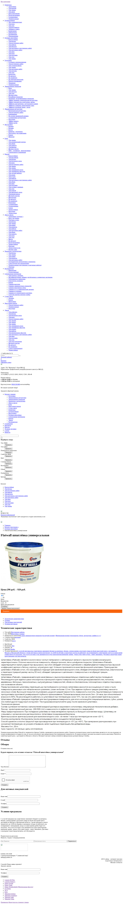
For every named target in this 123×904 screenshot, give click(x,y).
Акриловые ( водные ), (15, 216)
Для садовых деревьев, (15, 187)
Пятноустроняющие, (15, 81)
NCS (6, 890)
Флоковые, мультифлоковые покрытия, (21, 98)
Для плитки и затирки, (15, 275)
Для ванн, (11, 163)
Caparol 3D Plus (10, 880)
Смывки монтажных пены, (17, 288)
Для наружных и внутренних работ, (20, 48)
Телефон (3, 803)
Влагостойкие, (13, 39)
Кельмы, (11, 128)
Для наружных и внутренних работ (16, 496)
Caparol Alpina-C (10, 882)
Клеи (6, 138)
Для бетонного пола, (15, 161)
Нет (13, 646)
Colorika (12, 649)
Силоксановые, (13, 206)
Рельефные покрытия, (15, 97)
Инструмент (9, 124)
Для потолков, (13, 55)
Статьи (7, 430)
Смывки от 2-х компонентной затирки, (21, 289)
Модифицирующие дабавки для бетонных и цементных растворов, (30, 277)
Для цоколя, (12, 190)
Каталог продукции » (12, 527)
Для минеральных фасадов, (17, 333)
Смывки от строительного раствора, (20, 293)
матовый (18, 637)
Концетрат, (12, 74)
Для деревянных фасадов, (16, 171)
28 (3, 597)
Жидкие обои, (13, 95)
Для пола (8, 501)
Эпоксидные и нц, (14, 248)
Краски (7, 154)
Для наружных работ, (15, 50)
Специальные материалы (13, 274)
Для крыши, (12, 329)
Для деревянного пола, (15, 170)
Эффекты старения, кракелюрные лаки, (21, 105)
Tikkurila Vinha (9, 899)
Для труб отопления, (15, 341)
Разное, (10, 135)
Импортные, (12, 270)
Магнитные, (12, 197)
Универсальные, (13, 307)
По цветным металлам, (16, 79)
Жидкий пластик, (14, 196)
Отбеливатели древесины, (17, 279)
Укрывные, (12, 83)
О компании (9, 424)
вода (14, 641)
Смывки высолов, (14, 284)
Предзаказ (6, 611)
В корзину (4, 606)
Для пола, (11, 24)
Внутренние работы (18, 632)
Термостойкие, (13, 209)
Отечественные (13, 272)
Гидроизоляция (10, 20)
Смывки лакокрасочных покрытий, (20, 286)
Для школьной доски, (15, 192)
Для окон (8, 499)
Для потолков (9, 503)
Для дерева (12, 58)
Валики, (11, 126)
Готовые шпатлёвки (11, 38)
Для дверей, (12, 320)
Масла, (10, 239)
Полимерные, (12, 34)
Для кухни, (12, 176)
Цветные (11, 267)
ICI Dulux (8, 888)
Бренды (7, 427)
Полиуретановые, (14, 15)
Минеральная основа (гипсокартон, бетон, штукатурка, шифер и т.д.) (78, 635)
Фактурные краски (11, 303)
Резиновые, (12, 202)
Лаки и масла (9, 215)
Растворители (9, 268)
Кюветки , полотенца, (15, 131)
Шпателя (11, 137)
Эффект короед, (13, 121)
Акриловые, (12, 6)
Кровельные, (12, 31)
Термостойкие (13, 350)
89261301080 (16, 384)
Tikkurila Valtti (9, 897)
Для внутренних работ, (16, 43)
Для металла (9, 494)
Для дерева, (12, 10)
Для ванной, (12, 8)
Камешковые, (12, 114)
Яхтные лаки (12, 249)
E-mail (3, 800)
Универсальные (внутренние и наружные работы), (25, 265)
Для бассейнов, (13, 157)
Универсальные (13, 19)
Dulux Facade (9, 883)
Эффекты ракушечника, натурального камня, (23, 104)
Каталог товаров (10, 394)
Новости (7, 432)
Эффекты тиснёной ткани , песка (19, 107)
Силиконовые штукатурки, (17, 117)
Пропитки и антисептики (13, 251)
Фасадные (11, 308)
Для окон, (11, 52)
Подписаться (72, 841)
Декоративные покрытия (13, 86)
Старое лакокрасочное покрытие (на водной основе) (37, 635)
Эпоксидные (12, 213)
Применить (8, 445)
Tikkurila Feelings (10, 894)
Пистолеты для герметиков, (17, 133)
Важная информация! (8, 515)
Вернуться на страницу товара (19, 902)
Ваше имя (4, 796)
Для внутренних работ (12, 490)
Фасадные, (11, 119)
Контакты (8, 425)
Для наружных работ (11, 497)
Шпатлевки (12, 301)
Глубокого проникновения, (17, 62)
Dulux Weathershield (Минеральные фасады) (19, 887)
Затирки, (11, 298)
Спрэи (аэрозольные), (15, 348)
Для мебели (8, 492)
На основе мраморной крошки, (18, 116)
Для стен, (11, 26)
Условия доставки (10, 429)
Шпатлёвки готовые (18, 634)
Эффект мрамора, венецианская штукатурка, (23, 100)
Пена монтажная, (14, 13)
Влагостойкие (9, 487)
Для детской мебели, (15, 173)
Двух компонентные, (15, 22)
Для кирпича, (12, 227)
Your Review (5, 767)
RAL (6, 892)
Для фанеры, (12, 147)
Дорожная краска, (14, 194)
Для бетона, (12, 41)
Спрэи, (10, 208)
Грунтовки (8, 60)
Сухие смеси (9, 296)
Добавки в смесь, (14, 29)
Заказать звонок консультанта (10, 608)
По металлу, (12, 76)
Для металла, (12, 46)
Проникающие (13, 36)
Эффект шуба (12, 123)
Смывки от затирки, (15, 291)
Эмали (7, 310)
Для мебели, (12, 45)
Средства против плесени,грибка (19, 294)
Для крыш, (11, 175)
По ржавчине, (12, 78)
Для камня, (12, 225)
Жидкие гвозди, (13, 149)
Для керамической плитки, (17, 142)
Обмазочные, (12, 32)
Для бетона (8, 489)
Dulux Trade (8, 885)
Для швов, (11, 12)
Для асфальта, (12, 312)
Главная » (8, 525)
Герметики (8, 5)
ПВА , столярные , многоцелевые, (19, 150)
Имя (2, 770)
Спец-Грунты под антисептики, (18, 263)
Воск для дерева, (13, 218)
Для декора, (12, 166)
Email (3, 774)
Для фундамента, (14, 27)
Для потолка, (12, 71)
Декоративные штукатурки (13, 109)
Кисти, (10, 130)
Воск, (10, 88)
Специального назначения (17, 152)
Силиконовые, (13, 17)
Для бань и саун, (13, 220)
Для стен (7, 504)
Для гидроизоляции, (15, 65)
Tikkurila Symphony (11, 895)
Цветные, (11, 246)
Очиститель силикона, (15, 281)
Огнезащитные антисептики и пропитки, (22, 261)
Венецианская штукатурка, (17, 111)
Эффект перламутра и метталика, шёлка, (21, 102)
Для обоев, (11, 143)
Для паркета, (12, 145)
